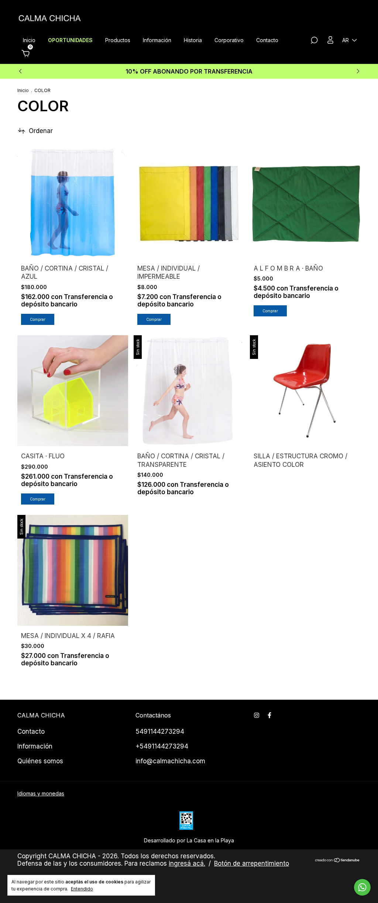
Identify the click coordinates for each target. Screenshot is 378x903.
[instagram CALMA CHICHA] (257, 715)
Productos (117, 40)
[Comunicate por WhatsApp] (362, 887)
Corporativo (229, 40)
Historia (193, 40)
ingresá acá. (187, 863)
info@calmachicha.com (170, 761)
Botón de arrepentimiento (251, 863)
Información (157, 40)
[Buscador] (314, 41)
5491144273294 (159, 731)
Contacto (267, 40)
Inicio (29, 40)
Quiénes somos (40, 761)
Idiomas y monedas (40, 793)
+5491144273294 (161, 746)
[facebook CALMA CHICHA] (269, 715)
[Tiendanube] (338, 861)
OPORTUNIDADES (70, 40)
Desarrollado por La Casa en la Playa (189, 840)
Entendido (82, 889)
